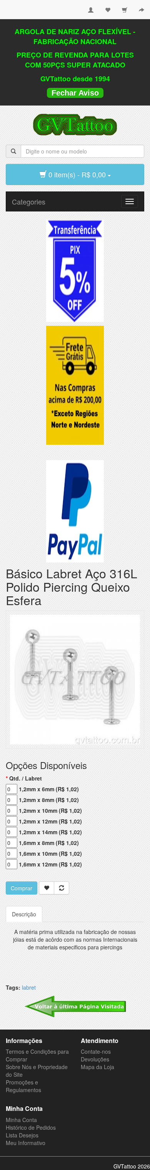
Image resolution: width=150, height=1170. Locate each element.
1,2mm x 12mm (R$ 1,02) (50, 821)
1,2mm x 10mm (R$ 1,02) (50, 810)
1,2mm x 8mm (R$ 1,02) (49, 800)
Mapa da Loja (97, 1067)
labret (29, 987)
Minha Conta (21, 1120)
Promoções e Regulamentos (23, 1086)
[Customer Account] (90, 7)
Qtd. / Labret (25, 778)
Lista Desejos (22, 1135)
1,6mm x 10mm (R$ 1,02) (50, 853)
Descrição (24, 914)
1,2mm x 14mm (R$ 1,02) (50, 832)
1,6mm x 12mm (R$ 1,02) (50, 864)
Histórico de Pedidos (31, 1127)
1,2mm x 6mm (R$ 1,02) (49, 789)
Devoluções (95, 1059)
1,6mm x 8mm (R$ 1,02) (49, 843)
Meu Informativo (25, 1143)
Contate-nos (96, 1051)
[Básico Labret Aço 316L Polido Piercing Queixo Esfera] (75, 679)
